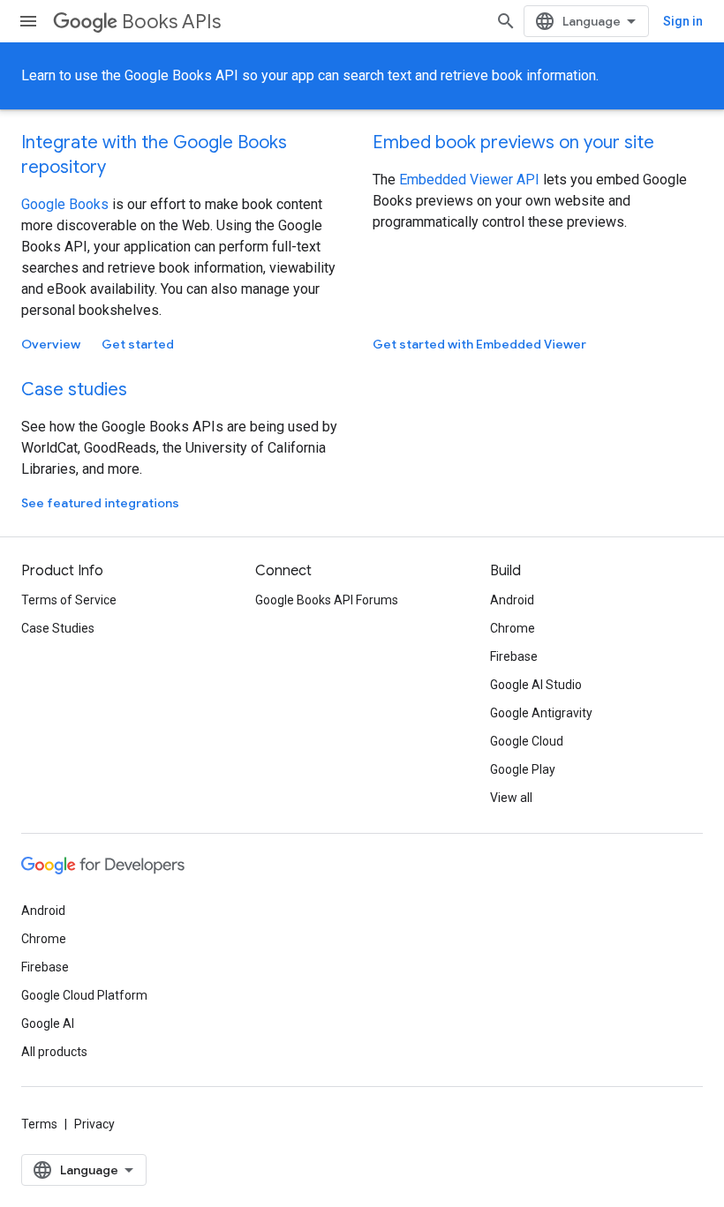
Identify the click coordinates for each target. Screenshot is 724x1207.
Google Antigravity (541, 713)
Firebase (514, 656)
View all (511, 798)
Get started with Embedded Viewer (479, 344)
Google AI (47, 1023)
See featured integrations (100, 503)
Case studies (74, 390)
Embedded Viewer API (471, 179)
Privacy (94, 1124)
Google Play (522, 769)
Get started (138, 344)
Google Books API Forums (326, 600)
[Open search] (506, 21)
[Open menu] (28, 21)
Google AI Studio (536, 685)
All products (54, 1052)
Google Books (65, 204)
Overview (50, 344)
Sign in (683, 21)
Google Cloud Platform (84, 995)
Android (512, 600)
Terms (39, 1124)
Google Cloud (526, 741)
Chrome (512, 628)
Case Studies (57, 628)
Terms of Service (69, 600)
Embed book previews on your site (513, 142)
